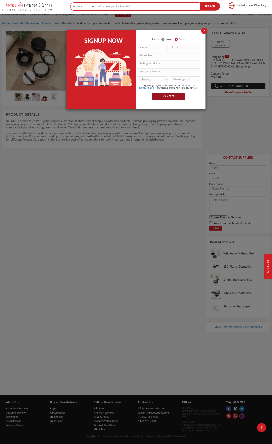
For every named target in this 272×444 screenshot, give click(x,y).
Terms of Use (188, 85)
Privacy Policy (145, 88)
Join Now (268, 266)
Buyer (169, 39)
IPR (154, 88)
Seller (182, 39)
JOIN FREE (168, 96)
